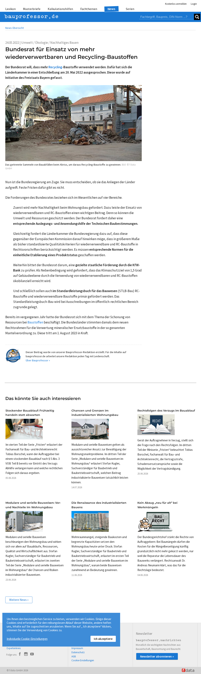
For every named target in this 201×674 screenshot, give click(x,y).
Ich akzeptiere (103, 639)
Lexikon (10, 9)
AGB (73, 656)
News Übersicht (14, 28)
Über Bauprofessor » (38, 360)
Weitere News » (18, 600)
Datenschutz (78, 652)
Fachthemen (88, 9)
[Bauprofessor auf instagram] (26, 654)
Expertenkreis (14, 648)
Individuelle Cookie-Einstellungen (27, 639)
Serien (130, 9)
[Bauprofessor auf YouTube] (32, 654)
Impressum (77, 648)
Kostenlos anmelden (176, 3)
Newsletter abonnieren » (157, 656)
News (112, 8)
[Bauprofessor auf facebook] (20, 654)
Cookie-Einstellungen (82, 660)
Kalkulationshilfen (60, 9)
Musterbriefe (31, 9)
